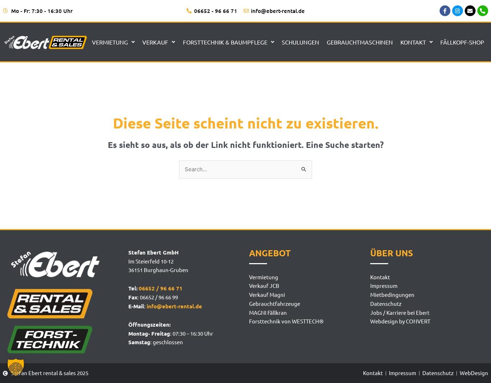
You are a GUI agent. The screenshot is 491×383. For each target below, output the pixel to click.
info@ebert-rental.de (174, 306)
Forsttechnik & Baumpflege (225, 42)
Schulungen (300, 42)
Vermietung (110, 42)
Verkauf (155, 42)
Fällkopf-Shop (462, 42)
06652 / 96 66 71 (161, 288)
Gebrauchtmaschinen (360, 42)
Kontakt (413, 42)
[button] (16, 367)
